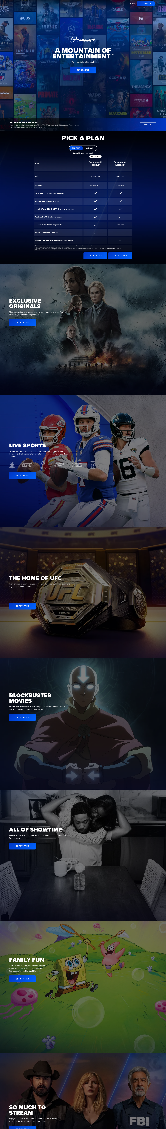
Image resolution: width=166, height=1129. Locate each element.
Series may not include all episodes (51, 249)
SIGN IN (132, 3)
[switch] (83, 148)
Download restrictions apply (114, 248)
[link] (146, 3)
